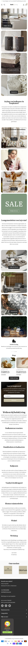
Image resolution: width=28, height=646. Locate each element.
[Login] (23, 4)
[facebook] (9, 605)
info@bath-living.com (6, 592)
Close (14, 610)
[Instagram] (2, 605)
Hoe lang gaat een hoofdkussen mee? (5, 372)
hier (5, 596)
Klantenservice (2, 4)
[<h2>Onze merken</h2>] (8, 570)
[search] (4, 4)
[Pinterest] (6, 605)
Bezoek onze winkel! (6, 581)
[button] (12, 352)
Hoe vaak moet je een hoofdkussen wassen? (21, 372)
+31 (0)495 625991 (5, 590)
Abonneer (14, 400)
